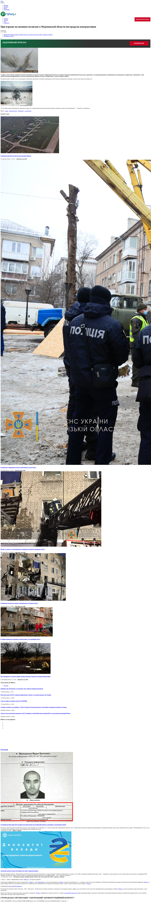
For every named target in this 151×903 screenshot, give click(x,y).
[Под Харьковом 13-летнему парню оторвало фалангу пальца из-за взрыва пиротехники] (26, 673)
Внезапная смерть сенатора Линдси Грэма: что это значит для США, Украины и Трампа (28, 34)
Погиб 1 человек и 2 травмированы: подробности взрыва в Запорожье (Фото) (23, 549)
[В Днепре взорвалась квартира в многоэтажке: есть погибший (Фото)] (27, 636)
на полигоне (28, 111)
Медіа (5, 8)
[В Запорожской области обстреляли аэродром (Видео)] (30, 152)
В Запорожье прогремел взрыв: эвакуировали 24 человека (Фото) (19, 603)
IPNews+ (26, 879)
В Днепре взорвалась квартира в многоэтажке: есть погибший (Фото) (20, 639)
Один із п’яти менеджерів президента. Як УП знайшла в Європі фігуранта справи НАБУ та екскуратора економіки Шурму (36, 713)
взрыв (6, 111)
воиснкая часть (13, 111)
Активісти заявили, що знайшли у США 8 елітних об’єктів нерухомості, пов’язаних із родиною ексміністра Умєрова (34, 707)
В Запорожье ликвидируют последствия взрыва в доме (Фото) (18, 467)
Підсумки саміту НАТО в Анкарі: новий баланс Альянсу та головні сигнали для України (26, 695)
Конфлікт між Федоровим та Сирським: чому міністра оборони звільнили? (22, 688)
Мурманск (21, 111)
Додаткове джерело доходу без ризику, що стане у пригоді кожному (19, 871)
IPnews (31, 882)
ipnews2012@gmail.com (15, 886)
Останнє (6, 685)
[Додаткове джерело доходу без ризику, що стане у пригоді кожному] (36, 867)
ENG (2, 1)
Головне (6, 6)
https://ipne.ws (41, 882)
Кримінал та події (9, 36)
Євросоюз (6, 23)
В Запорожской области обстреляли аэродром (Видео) (16, 156)
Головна (6, 18)
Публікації (4, 749)
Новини (6, 5)
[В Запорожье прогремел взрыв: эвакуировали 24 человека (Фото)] (33, 600)
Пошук (2, 2)
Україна (6, 20)
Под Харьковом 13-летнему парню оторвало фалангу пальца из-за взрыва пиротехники (25, 676)
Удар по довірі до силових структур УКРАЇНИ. (14, 701)
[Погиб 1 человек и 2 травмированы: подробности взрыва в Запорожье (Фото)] (51, 546)
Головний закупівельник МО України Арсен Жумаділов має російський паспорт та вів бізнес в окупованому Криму (33, 824)
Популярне (7, 9)
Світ (5, 21)
